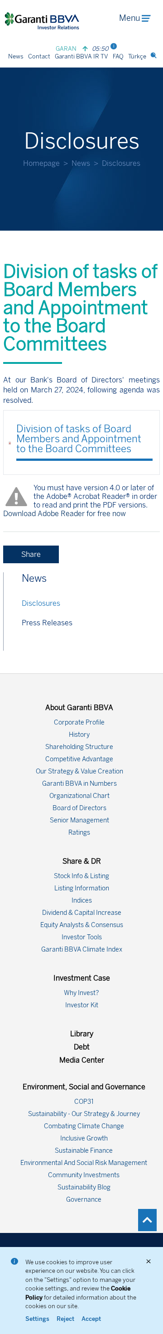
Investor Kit (81, 1005)
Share (31, 554)
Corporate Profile (79, 722)
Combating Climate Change (84, 1126)
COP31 (84, 1102)
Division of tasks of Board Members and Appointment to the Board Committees (78, 439)
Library (81, 1034)
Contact (39, 56)
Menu (129, 18)
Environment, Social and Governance (84, 1087)
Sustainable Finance (84, 1151)
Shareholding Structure (79, 747)
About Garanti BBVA (79, 707)
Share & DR (81, 861)
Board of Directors (79, 808)
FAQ (118, 56)
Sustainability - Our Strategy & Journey (84, 1114)
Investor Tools (82, 937)
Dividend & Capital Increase (81, 913)
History (79, 735)
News (16, 56)
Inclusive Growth (84, 1138)
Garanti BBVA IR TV (81, 56)
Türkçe (137, 56)
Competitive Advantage (79, 759)
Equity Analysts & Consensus (81, 925)
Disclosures (41, 603)
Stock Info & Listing (81, 876)
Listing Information (81, 888)
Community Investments (84, 1175)
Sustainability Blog (84, 1187)
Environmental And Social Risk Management (83, 1163)
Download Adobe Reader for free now (64, 513)
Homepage (41, 163)
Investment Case (81, 978)
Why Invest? (81, 993)
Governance (83, 1200)
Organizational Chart (79, 796)
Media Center (81, 1060)
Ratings (79, 832)
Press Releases (47, 623)
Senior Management (79, 820)
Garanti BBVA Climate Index (81, 949)
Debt (82, 1047)
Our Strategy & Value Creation (79, 771)
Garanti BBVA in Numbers (79, 784)
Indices (82, 900)
